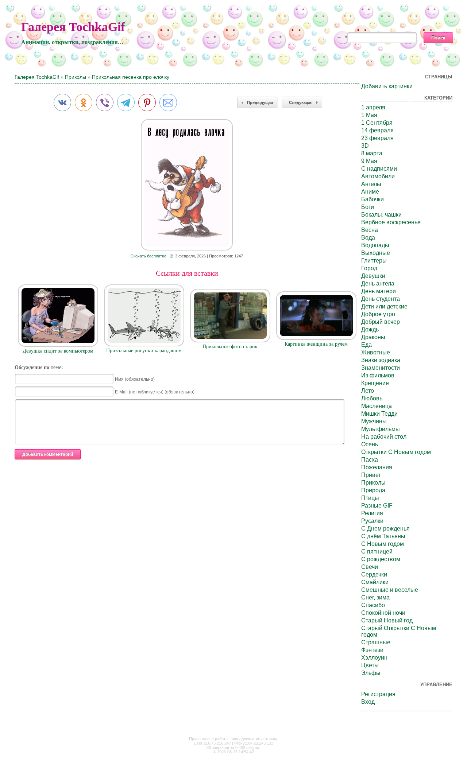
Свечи (369, 567)
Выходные (375, 253)
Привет (371, 475)
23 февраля (377, 138)
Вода (368, 237)
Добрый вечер (380, 322)
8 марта (371, 153)
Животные (375, 352)
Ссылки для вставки (187, 273)
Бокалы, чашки (381, 214)
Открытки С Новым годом (396, 452)
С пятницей (377, 551)
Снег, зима (375, 597)
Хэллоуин (374, 658)
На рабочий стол (383, 437)
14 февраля (377, 130)
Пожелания (376, 467)
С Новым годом (382, 544)
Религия (372, 513)
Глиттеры (374, 260)
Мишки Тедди (379, 414)
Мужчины (374, 421)
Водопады (375, 245)
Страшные (375, 642)
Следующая (300, 102)
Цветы (370, 665)
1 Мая (369, 115)
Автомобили (378, 176)
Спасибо (373, 605)
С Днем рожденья (385, 528)
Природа (373, 490)
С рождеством (380, 559)
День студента (380, 299)
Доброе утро (378, 314)
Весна (369, 230)
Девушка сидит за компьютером (58, 351)
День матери (378, 291)
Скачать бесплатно (148, 256)
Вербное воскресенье (391, 222)
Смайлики (375, 582)
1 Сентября (377, 123)
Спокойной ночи (383, 613)
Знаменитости (380, 368)
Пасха (369, 460)
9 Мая (369, 161)
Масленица (376, 406)
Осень (369, 444)
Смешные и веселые (389, 590)
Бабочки (372, 199)
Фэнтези (372, 650)
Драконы (373, 337)
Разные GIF (377, 505)
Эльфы (371, 673)
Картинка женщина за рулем (316, 344)
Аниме (370, 192)
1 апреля (373, 107)
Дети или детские (384, 306)
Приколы (75, 77)
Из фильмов (377, 375)
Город (369, 268)
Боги (367, 207)
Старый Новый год (387, 620)
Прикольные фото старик (230, 346)
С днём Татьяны (383, 536)
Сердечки (374, 574)
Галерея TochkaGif (73, 27)
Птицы (370, 498)
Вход (368, 702)
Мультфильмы (380, 429)
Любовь (371, 398)
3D (365, 146)
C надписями (379, 169)
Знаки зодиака (380, 360)
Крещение (375, 383)
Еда (366, 345)
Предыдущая (260, 102)
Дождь (370, 329)
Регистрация (378, 694)
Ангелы (371, 184)
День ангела (377, 283)
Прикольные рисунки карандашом (144, 350)
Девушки (373, 276)
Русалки (372, 521)
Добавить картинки (387, 86)
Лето (367, 391)
